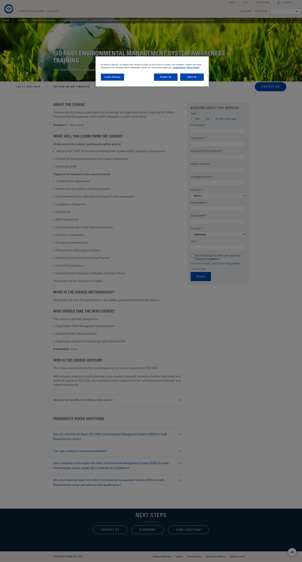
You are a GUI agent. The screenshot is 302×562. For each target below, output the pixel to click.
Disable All (165, 77)
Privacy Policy (193, 67)
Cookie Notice (179, 67)
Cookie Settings (112, 77)
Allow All (191, 77)
